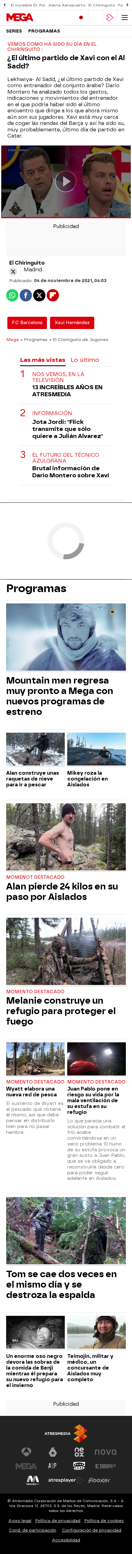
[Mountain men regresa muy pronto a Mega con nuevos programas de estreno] (66, 637)
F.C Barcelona (27, 322)
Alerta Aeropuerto (66, 5)
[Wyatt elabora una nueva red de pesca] (35, 1059)
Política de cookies (104, 1520)
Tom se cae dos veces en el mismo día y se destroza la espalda (61, 1284)
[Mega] (32, 17)
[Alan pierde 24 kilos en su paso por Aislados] (66, 837)
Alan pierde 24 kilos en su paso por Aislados (62, 891)
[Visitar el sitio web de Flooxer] (99, 1480)
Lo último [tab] (85, 359)
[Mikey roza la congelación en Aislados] (96, 750)
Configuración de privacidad (91, 1530)
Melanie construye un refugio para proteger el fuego (61, 1011)
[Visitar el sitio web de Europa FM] (105, 1466)
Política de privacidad (57, 1520)
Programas (44, 31)
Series (14, 31)
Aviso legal (19, 1520)
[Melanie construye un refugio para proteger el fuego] (66, 952)
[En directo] (81, 17)
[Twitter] (13, 272)
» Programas (34, 339)
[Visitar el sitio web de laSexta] (53, 1452)
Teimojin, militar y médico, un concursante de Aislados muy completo (90, 1367)
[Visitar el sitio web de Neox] (79, 1452)
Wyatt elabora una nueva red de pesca (31, 1092)
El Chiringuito (101, 5)
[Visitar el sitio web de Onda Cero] (79, 1466)
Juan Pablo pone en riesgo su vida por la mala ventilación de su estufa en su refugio (93, 1100)
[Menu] (124, 17)
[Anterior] (4, 5)
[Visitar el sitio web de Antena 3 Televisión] (26, 1452)
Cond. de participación (32, 1530)
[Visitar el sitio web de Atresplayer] (66, 1480)
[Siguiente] (127, 5)
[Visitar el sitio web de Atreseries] (53, 1466)
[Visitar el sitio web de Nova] (105, 1452)
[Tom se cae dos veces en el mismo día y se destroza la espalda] (66, 1231)
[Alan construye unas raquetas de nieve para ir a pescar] (35, 750)
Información (52, 413)
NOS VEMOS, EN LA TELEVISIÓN (58, 377)
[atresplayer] (110, 17)
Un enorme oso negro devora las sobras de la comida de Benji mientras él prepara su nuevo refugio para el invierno (34, 1370)
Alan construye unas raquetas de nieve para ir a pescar (32, 779)
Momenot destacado (35, 877)
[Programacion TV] (95, 17)
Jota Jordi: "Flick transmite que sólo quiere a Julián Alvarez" (67, 429)
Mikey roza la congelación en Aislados (87, 779)
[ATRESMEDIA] (66, 1433)
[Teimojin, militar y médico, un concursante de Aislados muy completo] (96, 1333)
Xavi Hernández (72, 322)
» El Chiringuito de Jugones (78, 339)
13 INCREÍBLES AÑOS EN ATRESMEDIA (67, 391)
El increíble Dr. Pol (28, 5)
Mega (12, 339)
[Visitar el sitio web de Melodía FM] (33, 1480)
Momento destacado (35, 991)
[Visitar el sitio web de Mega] (26, 1466)
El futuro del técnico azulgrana (65, 458)
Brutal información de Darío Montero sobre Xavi (70, 472)
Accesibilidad (66, 1540)
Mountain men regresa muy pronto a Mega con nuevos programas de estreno (59, 696)
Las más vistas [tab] (42, 359)
